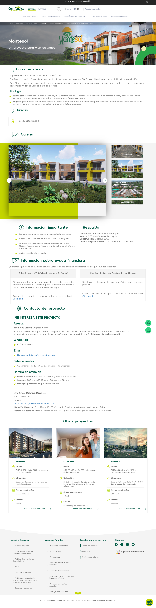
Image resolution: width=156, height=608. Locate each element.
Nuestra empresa (22, 545)
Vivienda (43, 24)
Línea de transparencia (59, 570)
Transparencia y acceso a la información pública (61, 577)
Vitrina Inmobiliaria (56, 24)
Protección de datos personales (57, 585)
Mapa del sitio (56, 551)
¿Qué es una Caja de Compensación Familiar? (23, 552)
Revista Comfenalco (93, 9)
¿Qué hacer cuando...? (51, 16)
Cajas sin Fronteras (23, 572)
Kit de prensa (20, 566)
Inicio (11, 24)
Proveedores (55, 557)
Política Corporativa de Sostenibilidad (23, 560)
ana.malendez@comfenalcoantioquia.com (34, 403)
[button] (147, 2)
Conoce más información (35, 508)
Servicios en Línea (100, 16)
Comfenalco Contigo (119, 16)
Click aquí (18, 298)
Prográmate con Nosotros (74, 16)
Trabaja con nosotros (59, 591)
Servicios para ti (30, 16)
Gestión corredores (90, 557)
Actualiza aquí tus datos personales (59, 563)
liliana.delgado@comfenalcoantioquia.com (37, 355)
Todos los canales (89, 545)
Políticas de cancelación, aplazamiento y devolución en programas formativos (25, 580)
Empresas (42, 9)
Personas (32, 9)
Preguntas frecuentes (59, 545)
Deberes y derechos (23, 588)
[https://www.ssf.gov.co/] (130, 551)
